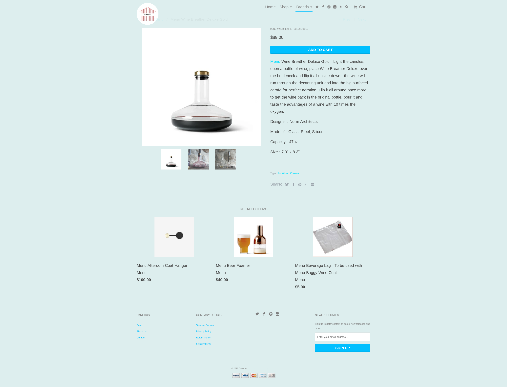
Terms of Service (205, 325)
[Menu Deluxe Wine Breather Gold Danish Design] (201, 86)
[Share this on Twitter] (286, 184)
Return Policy (203, 337)
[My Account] (340, 7)
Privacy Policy (203, 331)
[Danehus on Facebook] (323, 7)
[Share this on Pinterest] (298, 184)
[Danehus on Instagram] (334, 7)
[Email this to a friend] (311, 184)
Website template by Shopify (262, 368)
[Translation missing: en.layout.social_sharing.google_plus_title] (305, 184)
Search (140, 325)
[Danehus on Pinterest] (329, 7)
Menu (275, 61)
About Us (142, 331)
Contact (141, 337)
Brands (304, 7)
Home (270, 7)
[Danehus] (164, 14)
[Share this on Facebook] (292, 184)
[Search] (346, 7)
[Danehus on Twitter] (317, 7)
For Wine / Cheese (288, 173)
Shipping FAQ (203, 343)
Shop (285, 7)
